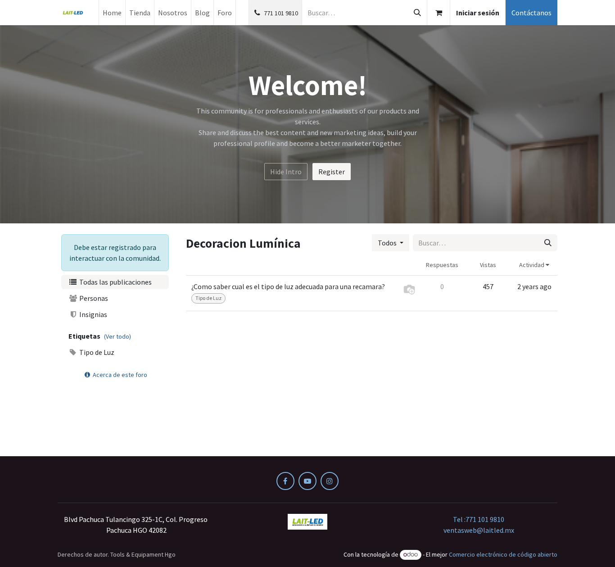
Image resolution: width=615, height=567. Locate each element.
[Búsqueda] (417, 12)
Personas (93, 298)
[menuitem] (112, 12)
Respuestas (442, 265)
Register (331, 171)
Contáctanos (531, 12)
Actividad (532, 265)
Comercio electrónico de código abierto (503, 554)
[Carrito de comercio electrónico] (438, 12)
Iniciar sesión (477, 12)
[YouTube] (307, 481)
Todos (388, 242)
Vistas (488, 265)
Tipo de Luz (96, 352)
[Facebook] (285, 481)
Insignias (92, 314)
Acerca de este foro (119, 375)
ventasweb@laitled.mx (478, 530)
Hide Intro (286, 171)
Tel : (478, 519)
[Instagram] (330, 481)
